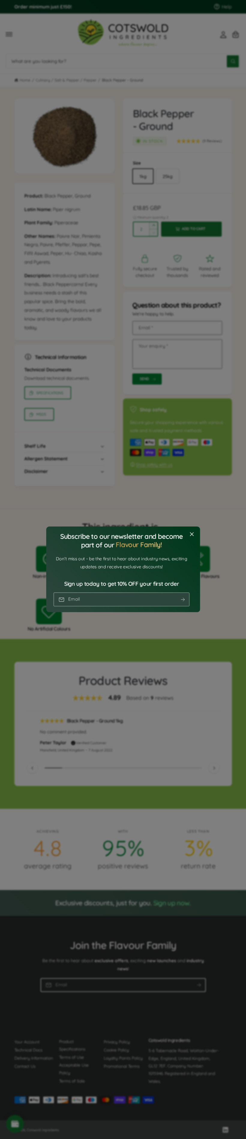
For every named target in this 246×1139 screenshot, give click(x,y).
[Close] (191, 534)
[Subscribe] (182, 600)
